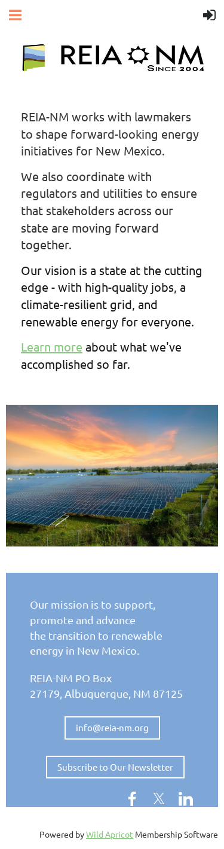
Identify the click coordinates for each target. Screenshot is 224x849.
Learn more (51, 346)
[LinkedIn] (185, 798)
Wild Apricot (109, 834)
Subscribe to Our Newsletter (115, 766)
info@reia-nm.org (112, 727)
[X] (159, 798)
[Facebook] (132, 798)
